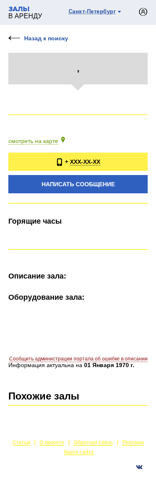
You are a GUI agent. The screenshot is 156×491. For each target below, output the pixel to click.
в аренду (25, 13)
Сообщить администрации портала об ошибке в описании (78, 359)
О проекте (52, 442)
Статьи (21, 442)
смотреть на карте (33, 141)
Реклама (133, 442)
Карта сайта (79, 451)
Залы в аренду (128, 476)
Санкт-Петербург (92, 11)
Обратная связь (93, 442)
